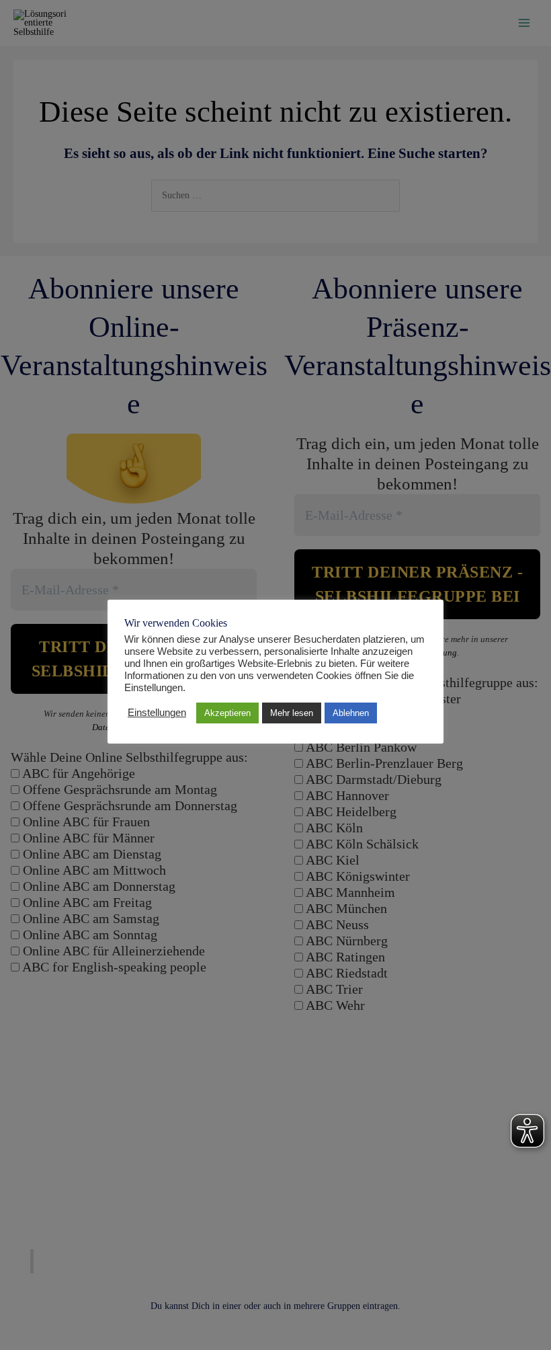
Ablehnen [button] (351, 713)
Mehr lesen (291, 713)
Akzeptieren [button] (227, 713)
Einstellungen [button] (157, 712)
